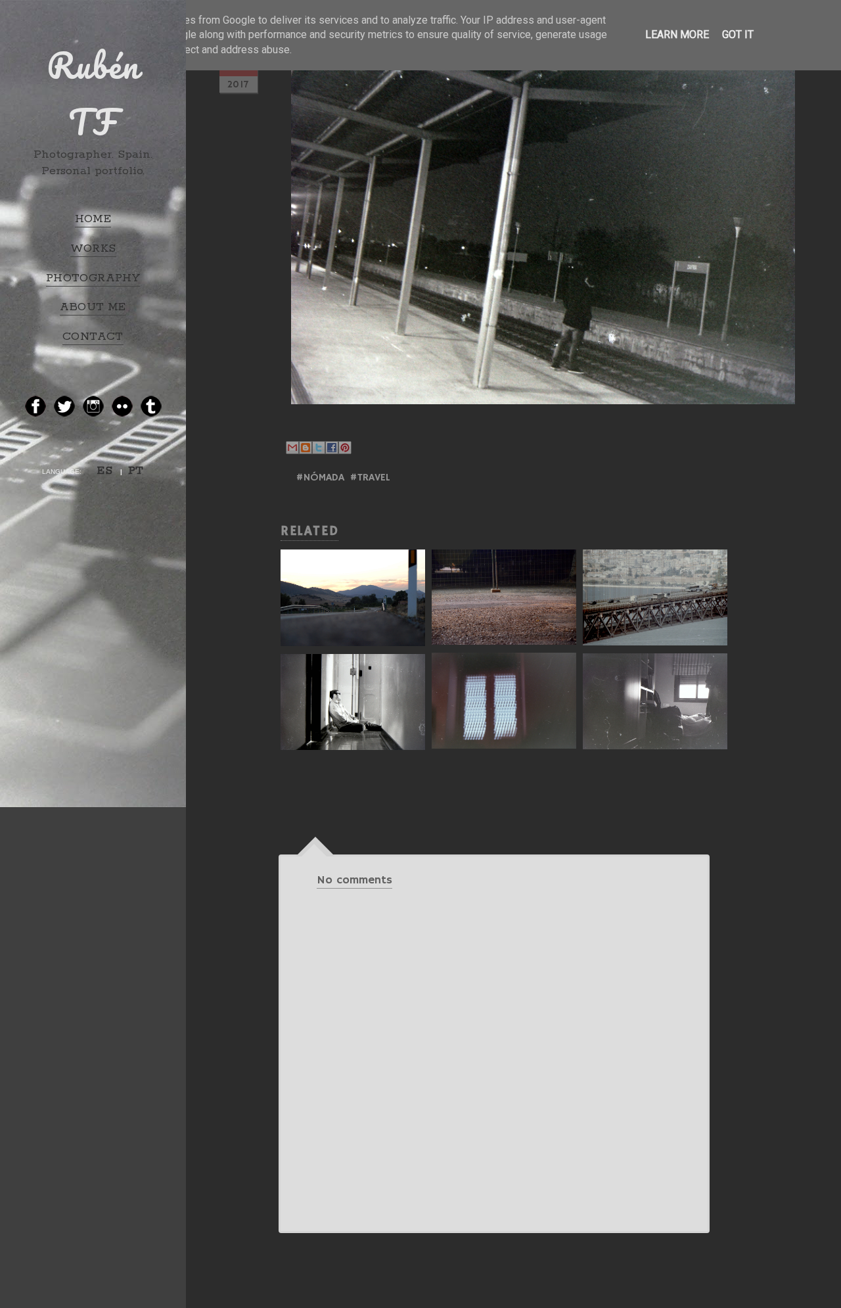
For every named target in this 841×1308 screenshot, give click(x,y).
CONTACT (93, 336)
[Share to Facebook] (331, 447)
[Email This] (292, 447)
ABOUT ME (92, 307)
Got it (738, 34)
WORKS (93, 248)
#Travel (370, 477)
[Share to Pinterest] (345, 447)
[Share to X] (318, 447)
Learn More (677, 34)
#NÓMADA (320, 477)
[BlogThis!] (305, 447)
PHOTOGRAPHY (93, 278)
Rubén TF (93, 93)
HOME (93, 219)
